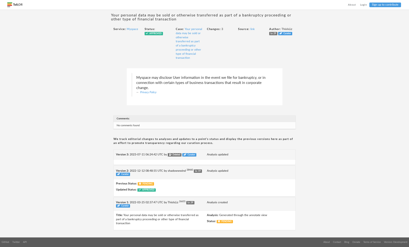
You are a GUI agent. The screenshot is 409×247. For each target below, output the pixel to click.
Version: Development (395, 242)
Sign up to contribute (385, 4)
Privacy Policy (148, 92)
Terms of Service (372, 242)
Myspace (132, 29)
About (352, 5)
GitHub (5, 242)
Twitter (16, 242)
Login (363, 5)
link (252, 29)
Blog (346, 242)
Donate (356, 242)
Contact (337, 242)
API (25, 242)
